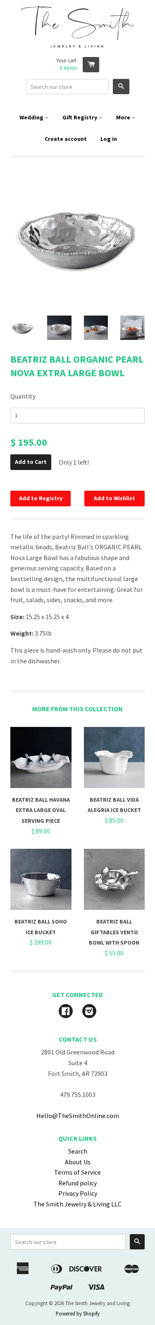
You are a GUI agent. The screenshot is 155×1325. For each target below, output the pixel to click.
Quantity (23, 396)
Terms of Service (77, 1172)
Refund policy (77, 1183)
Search (77, 1151)
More (123, 117)
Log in (108, 138)
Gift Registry (80, 117)
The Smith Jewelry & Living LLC (77, 1204)
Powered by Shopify (78, 1313)
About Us (78, 1162)
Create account (66, 138)
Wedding (32, 117)
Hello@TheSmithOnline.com (77, 1115)
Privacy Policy (77, 1193)
